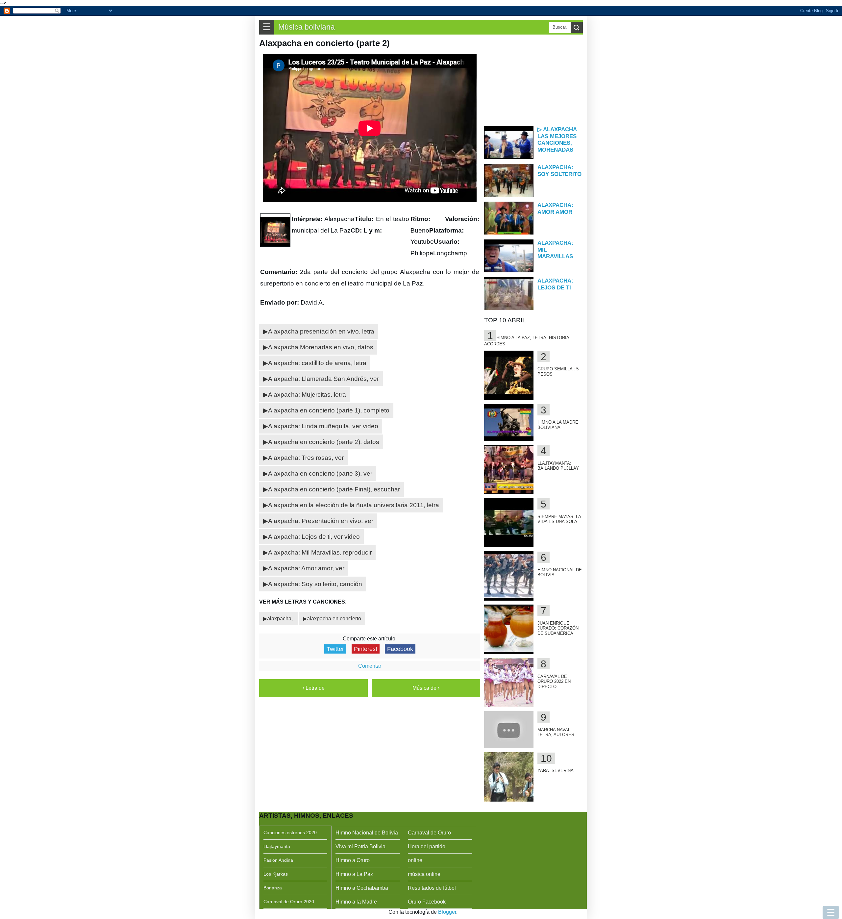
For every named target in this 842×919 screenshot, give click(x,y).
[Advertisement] (533, 79)
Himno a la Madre (356, 902)
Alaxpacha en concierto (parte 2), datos (323, 441)
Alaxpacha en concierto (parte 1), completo (328, 410)
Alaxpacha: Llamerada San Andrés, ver (323, 378)
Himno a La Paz (354, 874)
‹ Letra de (314, 688)
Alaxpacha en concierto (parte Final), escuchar (334, 489)
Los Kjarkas (275, 874)
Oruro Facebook (427, 902)
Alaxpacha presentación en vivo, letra (321, 331)
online (415, 860)
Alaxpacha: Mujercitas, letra (307, 394)
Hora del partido (426, 846)
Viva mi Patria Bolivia (360, 846)
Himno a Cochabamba (361, 888)
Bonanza (272, 887)
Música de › (425, 688)
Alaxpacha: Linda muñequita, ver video (323, 426)
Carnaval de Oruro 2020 (288, 901)
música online (424, 874)
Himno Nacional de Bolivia (366, 832)
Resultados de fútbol (432, 888)
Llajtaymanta (276, 846)
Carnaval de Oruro (429, 832)
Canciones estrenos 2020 (290, 832)
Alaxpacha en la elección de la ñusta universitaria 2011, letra (353, 505)
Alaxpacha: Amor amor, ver (306, 568)
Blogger (447, 912)
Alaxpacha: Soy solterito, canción (315, 584)
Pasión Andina (278, 860)
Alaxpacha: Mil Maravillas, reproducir (320, 552)
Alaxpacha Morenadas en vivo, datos (320, 347)
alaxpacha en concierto (334, 618)
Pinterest (365, 649)
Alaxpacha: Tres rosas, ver (306, 457)
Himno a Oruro (352, 860)
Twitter (335, 649)
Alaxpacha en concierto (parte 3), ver (320, 473)
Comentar (369, 666)
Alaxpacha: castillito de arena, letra (317, 363)
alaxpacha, (280, 618)
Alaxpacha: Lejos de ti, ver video (314, 536)
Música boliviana (306, 27)
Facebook (400, 649)
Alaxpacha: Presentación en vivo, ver (320, 520)
